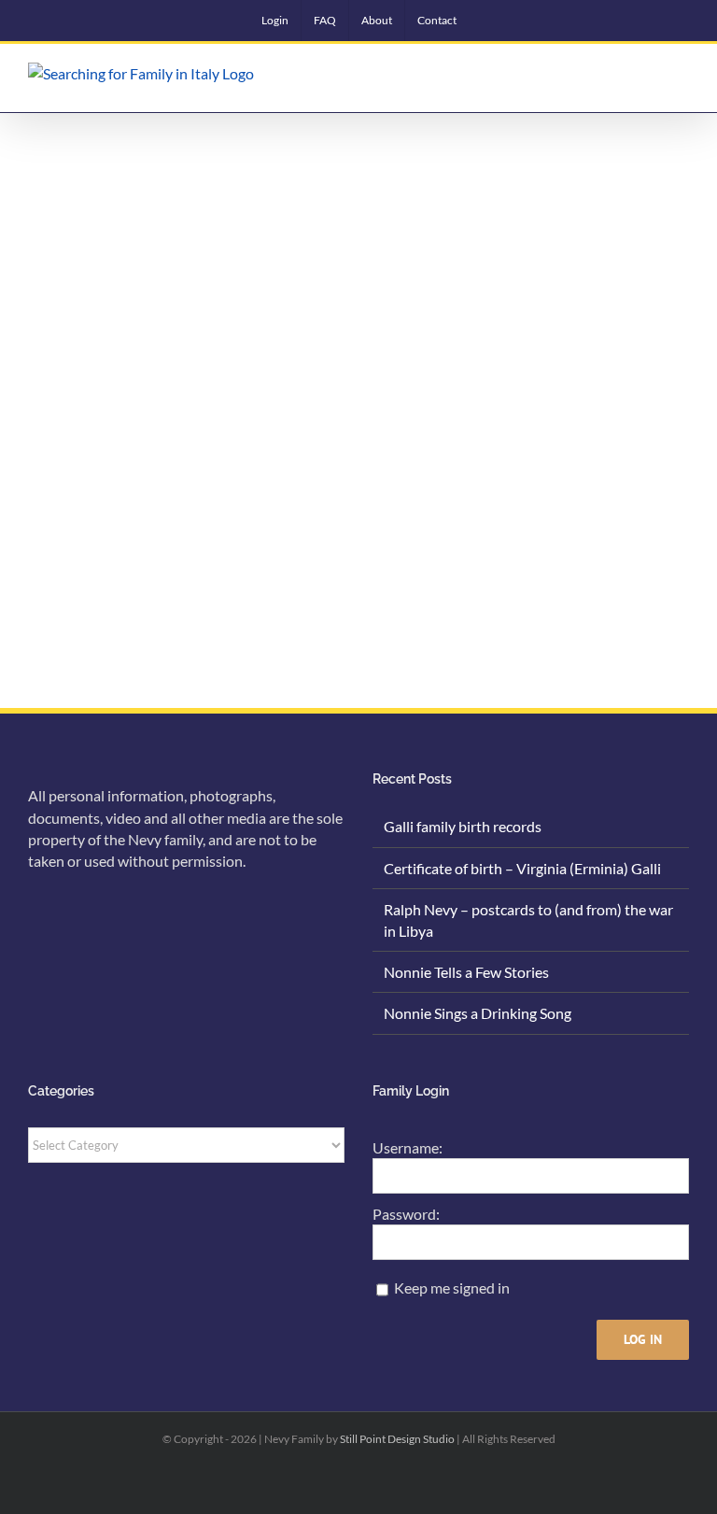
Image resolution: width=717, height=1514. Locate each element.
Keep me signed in (452, 1287)
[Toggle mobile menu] (681, 77)
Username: (408, 1147)
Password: (406, 1214)
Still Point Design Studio (397, 1439)
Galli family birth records (462, 826)
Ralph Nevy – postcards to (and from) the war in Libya (528, 920)
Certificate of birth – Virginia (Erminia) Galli (522, 868)
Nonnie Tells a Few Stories (466, 972)
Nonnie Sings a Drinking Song (477, 1013)
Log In (643, 1339)
